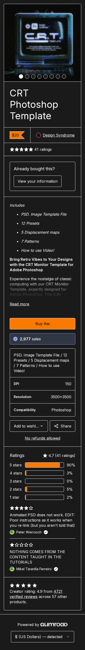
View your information (38, 181)
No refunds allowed (42, 438)
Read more (19, 304)
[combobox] (29, 426)
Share (65, 426)
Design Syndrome (59, 135)
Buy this (42, 323)
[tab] (21, 76)
